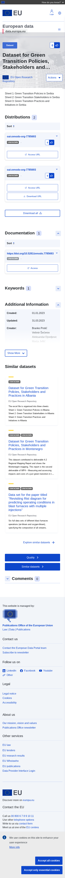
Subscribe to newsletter (16, 652)
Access (34, 268)
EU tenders (9, 750)
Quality (31, 557)
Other (10, 675)
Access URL (34, 154)
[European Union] (31, 792)
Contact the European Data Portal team (24, 648)
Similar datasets (31, 566)
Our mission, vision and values (20, 723)
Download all (30, 213)
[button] (53, 2)
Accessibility (10, 702)
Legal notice (9, 693)
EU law (7, 745)
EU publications (11, 766)
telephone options (24, 819)
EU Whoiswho (11, 761)
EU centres (32, 827)
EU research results (14, 755)
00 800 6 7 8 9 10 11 (22, 816)
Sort (9, 126)
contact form (25, 823)
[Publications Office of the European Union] (31, 615)
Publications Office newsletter (19, 727)
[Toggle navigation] (58, 29)
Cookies (7, 698)
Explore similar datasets (39, 542)
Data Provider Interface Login (19, 770)
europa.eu (28, 800)
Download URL (34, 196)
